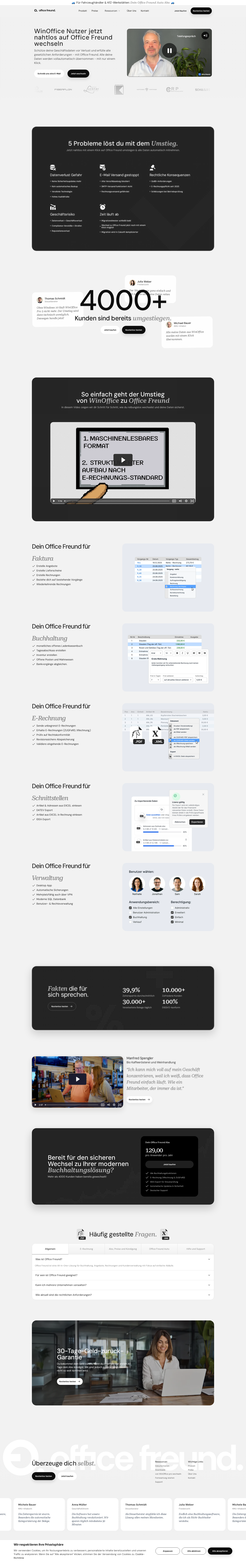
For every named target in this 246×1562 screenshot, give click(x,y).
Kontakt (191, 1478)
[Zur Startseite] (45, 11)
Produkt (191, 1466)
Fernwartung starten (164, 1478)
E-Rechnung (86, 1248)
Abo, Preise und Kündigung (123, 1248)
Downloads (160, 1470)
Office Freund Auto (159, 1248)
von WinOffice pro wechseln (168, 1474)
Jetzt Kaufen (180, 11)
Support (159, 1482)
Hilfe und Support (195, 1248)
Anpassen (168, 1551)
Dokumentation (162, 1466)
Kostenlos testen (201, 11)
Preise (191, 1470)
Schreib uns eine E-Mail (49, 73)
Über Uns (192, 1474)
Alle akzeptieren (220, 1551)
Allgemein (50, 1248)
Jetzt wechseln (78, 73)
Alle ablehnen (194, 1551)
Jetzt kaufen (110, 330)
